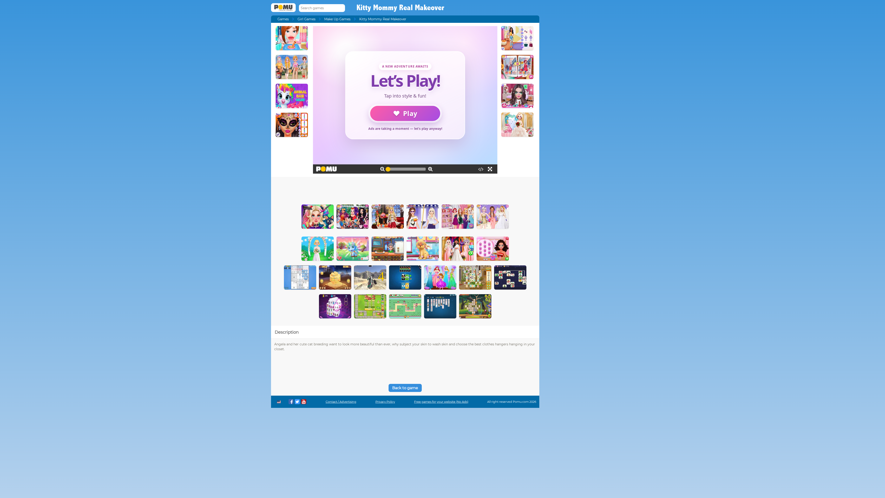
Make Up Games (337, 19)
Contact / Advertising (341, 401)
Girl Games (307, 19)
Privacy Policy (385, 401)
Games (283, 19)
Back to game (405, 388)
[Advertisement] (405, 189)
